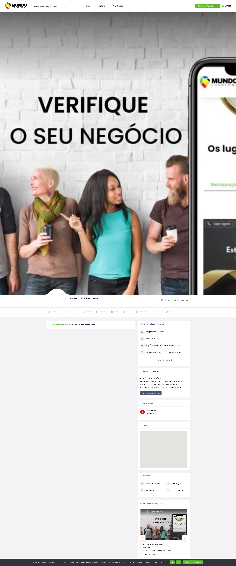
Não (178, 562)
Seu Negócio (118, 6)
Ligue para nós (157, 512)
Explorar (102, 6)
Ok (172, 562)
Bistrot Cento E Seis (153, 544)
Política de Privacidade (193, 562)
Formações (89, 6)
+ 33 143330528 (151, 554)
